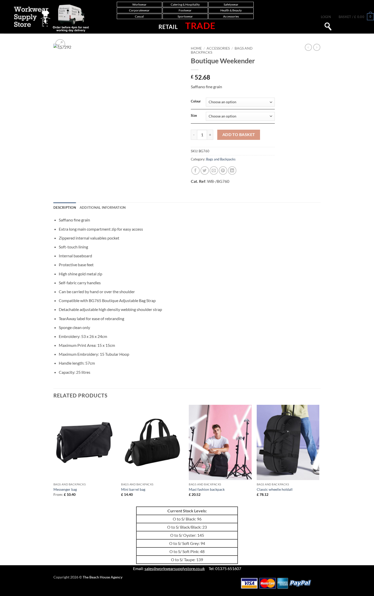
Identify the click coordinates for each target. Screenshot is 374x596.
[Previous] (53, 455)
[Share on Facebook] (195, 170)
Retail (168, 26)
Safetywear (231, 4)
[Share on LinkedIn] (232, 170)
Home (196, 48)
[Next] (319, 455)
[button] (326, 16)
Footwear (185, 10)
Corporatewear (139, 10)
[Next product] (308, 47)
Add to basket (238, 134)
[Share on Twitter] (204, 170)
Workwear (139, 4)
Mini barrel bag (133, 489)
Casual (139, 16)
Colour (196, 101)
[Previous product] (316, 47)
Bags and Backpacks (221, 159)
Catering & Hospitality (185, 4)
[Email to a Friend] (214, 170)
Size (194, 115)
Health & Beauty (231, 10)
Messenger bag (65, 489)
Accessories (231, 16)
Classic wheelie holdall (275, 489)
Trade (200, 25)
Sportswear (185, 16)
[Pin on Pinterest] (223, 170)
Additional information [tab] (103, 207)
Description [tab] (64, 207)
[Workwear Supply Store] (46, 18)
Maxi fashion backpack (207, 489)
